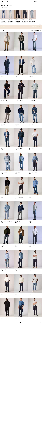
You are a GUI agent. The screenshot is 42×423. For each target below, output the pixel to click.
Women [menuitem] (7, 1)
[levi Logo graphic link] (2, 1)
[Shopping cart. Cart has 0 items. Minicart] (40, 1)
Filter (3, 30)
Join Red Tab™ (35, 1)
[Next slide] (40, 24)
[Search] (39, 1)
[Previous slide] (39, 24)
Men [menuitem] (5, 1)
